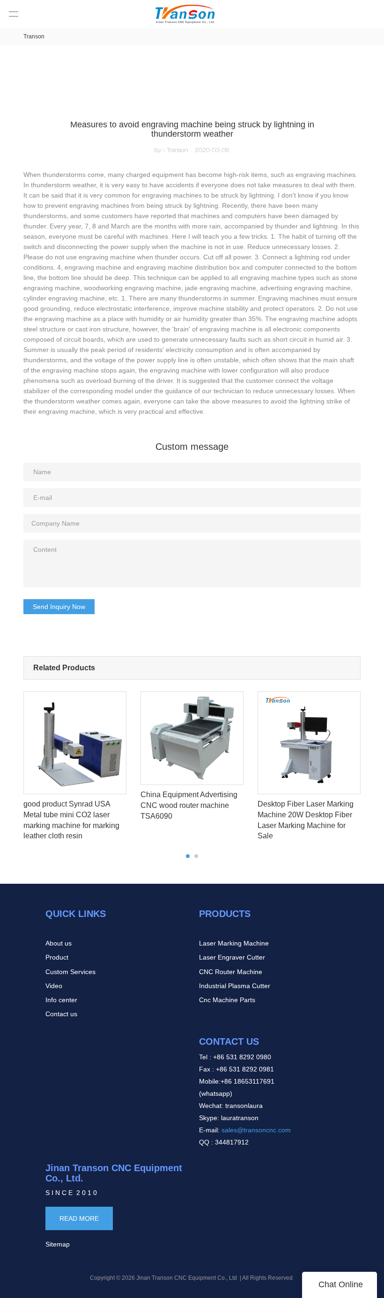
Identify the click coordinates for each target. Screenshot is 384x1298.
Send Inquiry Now (59, 606)
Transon (33, 36)
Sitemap (57, 1244)
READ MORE (79, 1218)
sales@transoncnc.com (257, 1130)
